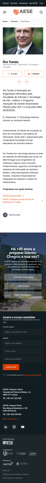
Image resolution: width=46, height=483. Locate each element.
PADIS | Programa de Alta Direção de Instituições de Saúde (18, 200)
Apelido (5, 338)
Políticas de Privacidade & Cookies (16, 474)
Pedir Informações (23, 295)
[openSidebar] (5, 12)
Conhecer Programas (23, 277)
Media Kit (6, 470)
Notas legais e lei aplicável (13, 478)
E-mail (14, 74)
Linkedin (35, 74)
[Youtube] (22, 427)
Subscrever (11, 367)
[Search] (41, 12)
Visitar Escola (23, 286)
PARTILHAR (14, 215)
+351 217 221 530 (13, 398)
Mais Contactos (9, 419)
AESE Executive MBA (12, 196)
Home (5, 21)
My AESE (34, 3)
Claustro (14, 21)
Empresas (23, 3)
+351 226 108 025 (13, 414)
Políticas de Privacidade (32, 375)
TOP (5, 236)
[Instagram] (14, 427)
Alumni (6, 3)
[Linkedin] (5, 427)
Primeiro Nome (8, 327)
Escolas (14, 3)
